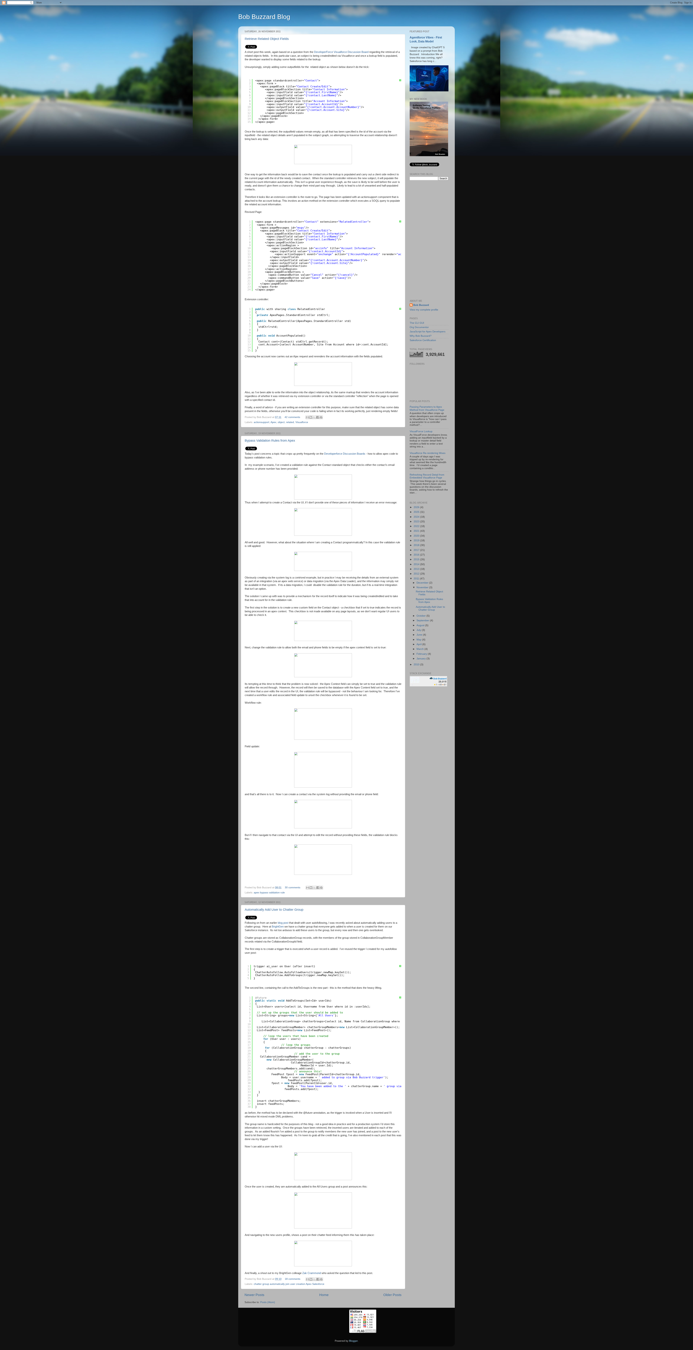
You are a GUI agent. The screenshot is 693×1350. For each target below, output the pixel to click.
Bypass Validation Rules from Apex (270, 440)
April (419, 644)
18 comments (292, 1279)
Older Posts (392, 1295)
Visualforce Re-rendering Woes (427, 453)
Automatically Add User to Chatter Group (274, 909)
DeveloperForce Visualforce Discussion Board (341, 52)
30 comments (292, 887)
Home (324, 1295)
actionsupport (261, 422)
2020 (417, 535)
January (421, 658)
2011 (417, 578)
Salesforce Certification (423, 340)
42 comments (292, 417)
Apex (273, 422)
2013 (417, 569)
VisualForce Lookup (421, 431)
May (419, 639)
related (290, 422)
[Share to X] (314, 417)
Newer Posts (254, 1295)
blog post (283, 922)
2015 (417, 559)
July (419, 630)
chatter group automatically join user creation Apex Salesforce (289, 1284)
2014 (417, 564)
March (420, 649)
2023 (417, 521)
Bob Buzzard (421, 305)
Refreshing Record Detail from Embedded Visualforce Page (427, 476)
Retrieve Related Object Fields (267, 39)
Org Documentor (419, 327)
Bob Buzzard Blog (264, 16)
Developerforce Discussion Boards (344, 453)
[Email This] (307, 417)
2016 (417, 554)
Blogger (353, 1341)
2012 (417, 573)
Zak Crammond (311, 1273)
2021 (417, 531)
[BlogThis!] (311, 417)
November (423, 587)
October (421, 615)
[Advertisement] (429, 240)
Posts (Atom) (267, 1302)
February (422, 654)
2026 (417, 507)
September (423, 620)
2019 (417, 540)
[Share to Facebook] (317, 417)
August (421, 625)
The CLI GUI (417, 323)
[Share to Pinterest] (321, 417)
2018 (417, 545)
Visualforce (301, 422)
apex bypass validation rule (269, 892)
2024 (417, 516)
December (423, 582)
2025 (417, 512)
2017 (417, 550)
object (281, 422)
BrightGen (278, 926)
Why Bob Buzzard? (421, 336)
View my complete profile (424, 309)
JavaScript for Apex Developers (427, 331)
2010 (417, 664)
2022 (417, 526)
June (420, 634)
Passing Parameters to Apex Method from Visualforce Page (427, 408)
